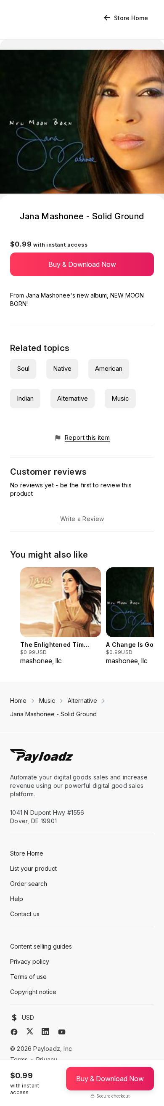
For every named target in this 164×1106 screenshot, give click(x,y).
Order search (28, 883)
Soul (23, 368)
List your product (33, 868)
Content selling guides (41, 946)
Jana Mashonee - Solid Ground (53, 714)
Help (16, 898)
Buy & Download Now (82, 264)
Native (62, 368)
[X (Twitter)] (29, 1031)
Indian (25, 398)
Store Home (131, 17)
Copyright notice (33, 991)
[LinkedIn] (45, 1031)
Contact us (25, 913)
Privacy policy (29, 961)
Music (120, 398)
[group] (60, 616)
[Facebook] (14, 1032)
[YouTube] (62, 1032)
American (108, 368)
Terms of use (28, 976)
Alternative (72, 398)
